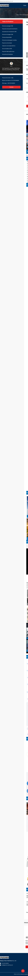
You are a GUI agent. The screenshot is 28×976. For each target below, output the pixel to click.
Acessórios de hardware (7, 54)
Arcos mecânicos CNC (7, 48)
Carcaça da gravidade (7, 37)
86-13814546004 (15, 80)
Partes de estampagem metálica (9, 40)
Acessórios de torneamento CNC (9, 31)
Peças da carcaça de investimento (9, 28)
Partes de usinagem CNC (7, 26)
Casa (17, 14)
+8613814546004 (11, 83)
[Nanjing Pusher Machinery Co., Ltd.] (4, 5)
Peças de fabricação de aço (8, 51)
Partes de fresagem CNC (7, 34)
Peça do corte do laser (7, 43)
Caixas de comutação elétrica (8, 45)
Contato (11, 87)
